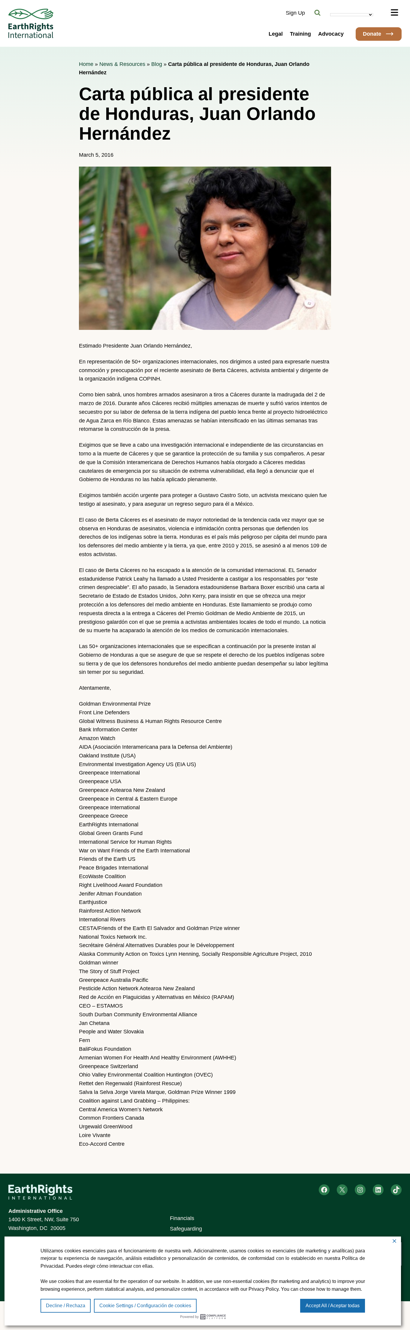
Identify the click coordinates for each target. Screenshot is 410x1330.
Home (86, 64)
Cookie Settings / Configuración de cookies (145, 1305)
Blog (156, 64)
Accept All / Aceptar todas (333, 1305)
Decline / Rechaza (65, 1305)
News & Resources (122, 64)
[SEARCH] (317, 12)
